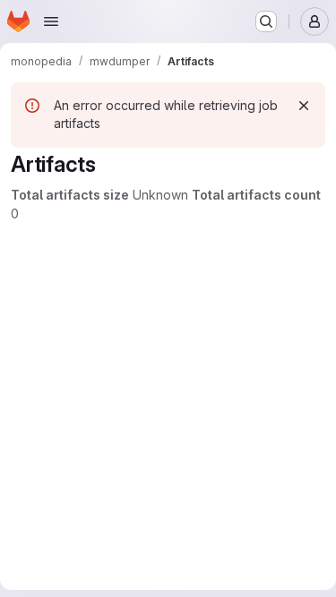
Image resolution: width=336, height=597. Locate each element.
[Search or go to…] (266, 21)
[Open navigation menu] (51, 21)
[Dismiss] (303, 105)
